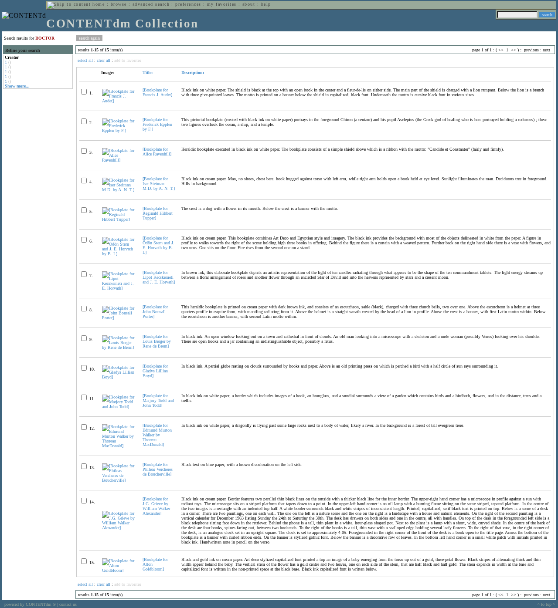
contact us (68, 604)
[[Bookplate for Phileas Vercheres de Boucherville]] (118, 480)
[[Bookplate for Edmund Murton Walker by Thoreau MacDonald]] (118, 445)
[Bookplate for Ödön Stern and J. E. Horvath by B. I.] (158, 245)
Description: (192, 72)
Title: (148, 72)
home (98, 4)
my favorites (222, 4)
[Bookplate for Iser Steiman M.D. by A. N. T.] (159, 183)
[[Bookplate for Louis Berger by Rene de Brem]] (118, 347)
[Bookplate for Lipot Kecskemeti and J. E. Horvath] (159, 277)
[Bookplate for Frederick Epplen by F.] (157, 124)
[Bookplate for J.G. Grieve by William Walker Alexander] (156, 506)
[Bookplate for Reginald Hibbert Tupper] (158, 213)
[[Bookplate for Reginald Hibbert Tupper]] (118, 219)
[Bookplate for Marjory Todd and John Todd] (158, 400)
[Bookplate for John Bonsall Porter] (155, 311)
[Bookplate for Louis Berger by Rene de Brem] (157, 341)
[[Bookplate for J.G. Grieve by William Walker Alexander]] (118, 527)
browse (119, 4)
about (248, 4)
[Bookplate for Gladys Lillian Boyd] (155, 371)
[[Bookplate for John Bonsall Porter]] (118, 317)
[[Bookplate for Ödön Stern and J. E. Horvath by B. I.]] (118, 253)
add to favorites (127, 60)
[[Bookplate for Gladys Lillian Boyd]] (118, 377)
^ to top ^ (546, 604)
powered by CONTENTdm (30, 604)
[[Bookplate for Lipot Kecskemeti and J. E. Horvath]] (118, 288)
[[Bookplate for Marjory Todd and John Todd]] (118, 406)
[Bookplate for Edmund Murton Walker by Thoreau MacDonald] (157, 435)
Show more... (17, 86)
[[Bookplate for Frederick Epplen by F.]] (118, 130)
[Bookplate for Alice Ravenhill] (157, 151)
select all (85, 60)
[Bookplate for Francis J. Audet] (157, 92)
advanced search (151, 4)
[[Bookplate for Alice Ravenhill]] (118, 160)
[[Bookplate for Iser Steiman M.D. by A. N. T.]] (118, 189)
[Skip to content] (69, 4)
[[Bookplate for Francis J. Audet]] (118, 100)
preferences (188, 4)
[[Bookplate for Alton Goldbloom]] (118, 570)
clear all (103, 60)
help (266, 4)
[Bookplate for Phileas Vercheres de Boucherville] (158, 469)
